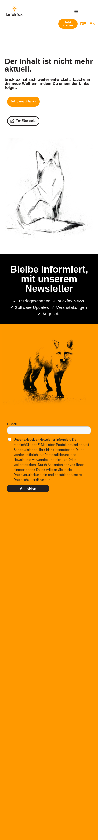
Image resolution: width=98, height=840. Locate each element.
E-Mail (12, 424)
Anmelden (28, 488)
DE (83, 23)
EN (92, 23)
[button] (76, 11)
